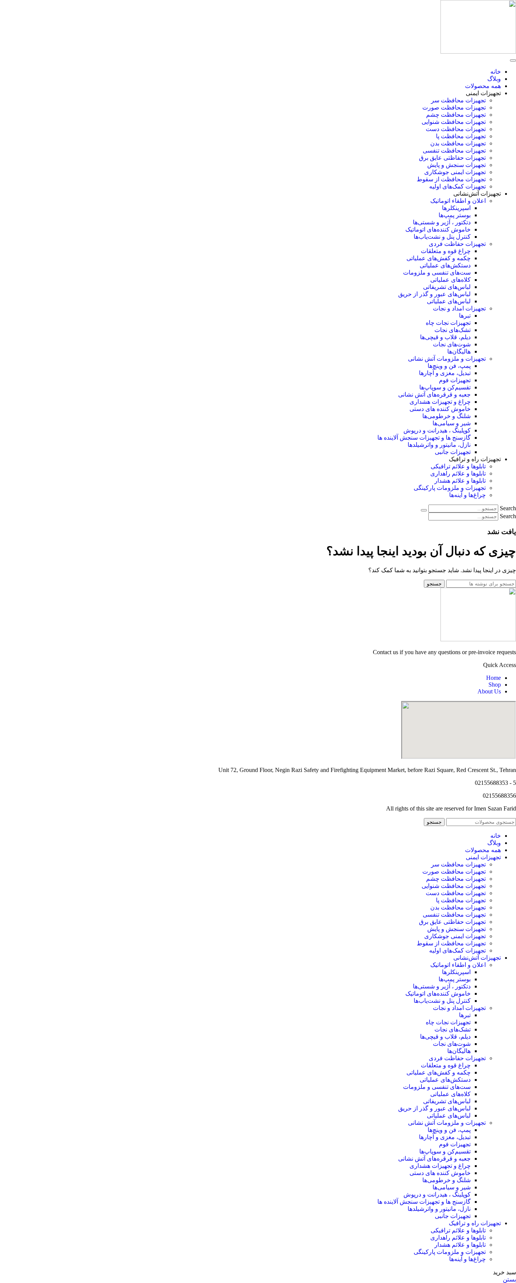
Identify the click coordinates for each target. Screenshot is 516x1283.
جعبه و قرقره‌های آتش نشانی (434, 394)
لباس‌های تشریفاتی (447, 287)
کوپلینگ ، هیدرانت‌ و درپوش (437, 430)
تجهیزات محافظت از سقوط (451, 179)
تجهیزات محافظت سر (458, 100)
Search (508, 508)
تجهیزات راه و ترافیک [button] (475, 459)
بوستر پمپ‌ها (455, 215)
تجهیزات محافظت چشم (456, 114)
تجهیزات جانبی (453, 452)
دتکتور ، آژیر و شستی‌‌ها (442, 222)
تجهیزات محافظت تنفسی (454, 150)
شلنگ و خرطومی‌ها (446, 416)
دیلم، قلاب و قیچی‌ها (445, 337)
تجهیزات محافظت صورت (454, 107)
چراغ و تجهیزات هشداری (440, 401)
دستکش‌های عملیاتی (445, 265)
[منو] (513, 60)
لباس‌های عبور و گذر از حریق (434, 294)
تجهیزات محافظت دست (456, 129)
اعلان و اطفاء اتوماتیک (458, 201)
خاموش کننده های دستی (440, 409)
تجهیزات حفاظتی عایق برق (452, 157)
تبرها (465, 315)
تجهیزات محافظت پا (461, 136)
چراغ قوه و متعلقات (446, 251)
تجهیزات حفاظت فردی (457, 244)
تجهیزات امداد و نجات (459, 308)
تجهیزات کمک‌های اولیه (457, 186)
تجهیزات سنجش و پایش (456, 165)
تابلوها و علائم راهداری (458, 473)
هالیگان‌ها (459, 351)
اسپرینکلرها (456, 208)
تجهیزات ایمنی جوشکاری (455, 172)
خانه (495, 71)
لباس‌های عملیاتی (449, 301)
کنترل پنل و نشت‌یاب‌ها (442, 236)
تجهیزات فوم (455, 380)
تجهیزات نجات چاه (448, 323)
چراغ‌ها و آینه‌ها (467, 495)
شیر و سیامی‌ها (452, 423)
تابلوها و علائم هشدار (460, 480)
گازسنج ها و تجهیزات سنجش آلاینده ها (424, 437)
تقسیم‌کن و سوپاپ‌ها (445, 387)
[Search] (424, 510)
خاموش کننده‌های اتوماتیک (438, 229)
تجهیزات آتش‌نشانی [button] (477, 193)
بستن (509, 1279)
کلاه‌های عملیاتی (450, 279)
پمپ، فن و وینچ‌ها (449, 366)
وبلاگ (494, 79)
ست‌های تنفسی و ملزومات (437, 272)
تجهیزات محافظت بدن (458, 143)
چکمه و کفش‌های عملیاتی (438, 258)
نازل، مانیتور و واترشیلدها (439, 445)
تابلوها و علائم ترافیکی (458, 466)
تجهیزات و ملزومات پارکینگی (450, 488)
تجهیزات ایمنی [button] (483, 93)
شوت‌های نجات (452, 344)
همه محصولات (483, 86)
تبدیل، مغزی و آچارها (445, 373)
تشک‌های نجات (452, 330)
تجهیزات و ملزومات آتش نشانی (447, 358)
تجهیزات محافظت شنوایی (454, 122)
